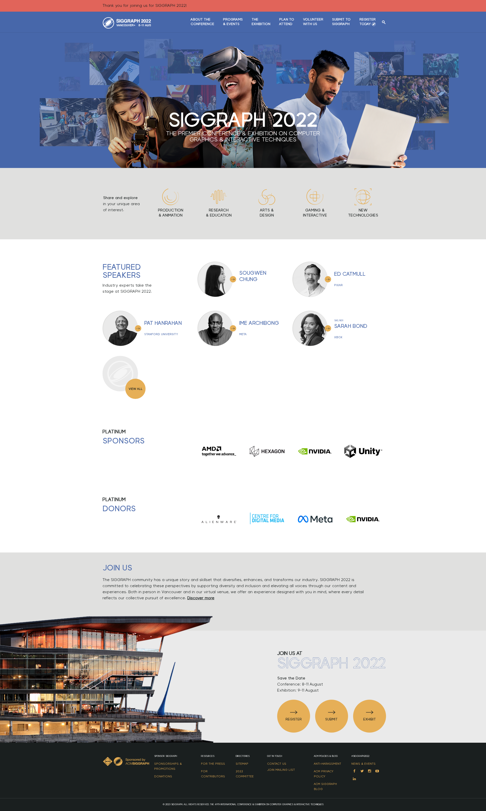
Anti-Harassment (327, 763)
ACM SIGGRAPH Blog (325, 786)
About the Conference (202, 22)
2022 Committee (245, 774)
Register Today (367, 22)
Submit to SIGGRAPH (341, 22)
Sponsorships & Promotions (168, 766)
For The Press (213, 763)
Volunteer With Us (313, 22)
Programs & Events (233, 22)
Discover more (200, 598)
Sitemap (242, 763)
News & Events (363, 763)
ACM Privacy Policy (323, 774)
